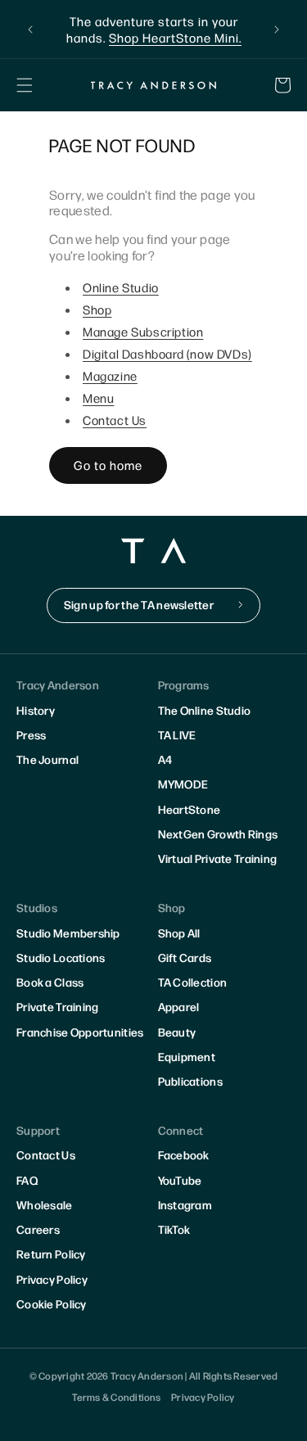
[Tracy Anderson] (154, 85)
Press (31, 734)
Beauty (177, 1031)
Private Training (57, 1006)
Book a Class (50, 981)
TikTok (174, 1229)
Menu (98, 397)
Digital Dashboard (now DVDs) (167, 353)
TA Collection (193, 981)
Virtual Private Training (218, 858)
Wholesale (44, 1204)
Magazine (110, 375)
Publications (190, 1080)
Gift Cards (185, 957)
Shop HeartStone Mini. (175, 37)
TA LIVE (177, 734)
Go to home (108, 464)
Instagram (185, 1204)
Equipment (187, 1056)
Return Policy (51, 1253)
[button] (25, 85)
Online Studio (121, 287)
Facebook (184, 1154)
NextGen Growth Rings (218, 833)
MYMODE (183, 783)
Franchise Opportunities (79, 1031)
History (35, 709)
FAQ (27, 1179)
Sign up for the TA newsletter (139, 604)
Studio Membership (68, 932)
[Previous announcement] (30, 29)
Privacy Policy (52, 1279)
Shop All (179, 932)
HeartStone (189, 809)
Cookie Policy (51, 1303)
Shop (97, 309)
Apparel (179, 1006)
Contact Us (115, 419)
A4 (165, 759)
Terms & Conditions (116, 1397)
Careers (38, 1229)
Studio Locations (60, 957)
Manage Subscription (143, 331)
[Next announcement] (277, 29)
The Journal (47, 759)
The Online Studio (204, 709)
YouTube (180, 1179)
